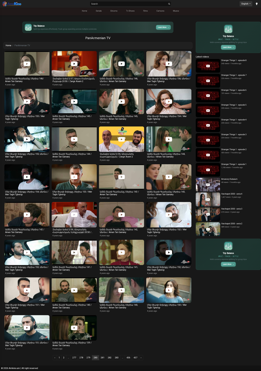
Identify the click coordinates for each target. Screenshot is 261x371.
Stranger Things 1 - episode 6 (233, 90)
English (245, 3)
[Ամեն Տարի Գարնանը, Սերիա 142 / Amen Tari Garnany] (26, 214)
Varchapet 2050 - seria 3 (231, 209)
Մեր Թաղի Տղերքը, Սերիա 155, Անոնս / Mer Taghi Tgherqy (26, 155)
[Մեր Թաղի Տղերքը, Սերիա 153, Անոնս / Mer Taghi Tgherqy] (26, 252)
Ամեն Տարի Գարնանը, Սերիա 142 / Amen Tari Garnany (24, 231)
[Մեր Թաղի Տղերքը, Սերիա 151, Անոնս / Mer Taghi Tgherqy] (26, 328)
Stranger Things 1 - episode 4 (233, 120)
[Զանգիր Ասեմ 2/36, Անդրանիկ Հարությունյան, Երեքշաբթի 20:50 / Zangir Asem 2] (74, 214)
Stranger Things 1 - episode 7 (233, 75)
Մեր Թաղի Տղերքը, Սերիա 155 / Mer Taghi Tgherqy (25, 117)
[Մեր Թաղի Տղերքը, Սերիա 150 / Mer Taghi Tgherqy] (168, 290)
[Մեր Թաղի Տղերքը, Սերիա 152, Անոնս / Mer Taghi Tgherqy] (168, 252)
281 (102, 357)
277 (74, 357)
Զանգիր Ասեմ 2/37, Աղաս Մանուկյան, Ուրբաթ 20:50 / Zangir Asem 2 (73, 80)
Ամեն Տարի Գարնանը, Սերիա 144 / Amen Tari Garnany (72, 155)
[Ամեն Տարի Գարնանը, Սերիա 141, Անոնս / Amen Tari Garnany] (121, 252)
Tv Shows (130, 11)
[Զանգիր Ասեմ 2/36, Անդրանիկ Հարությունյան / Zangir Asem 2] (121, 139)
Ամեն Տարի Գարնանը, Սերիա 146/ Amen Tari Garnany (24, 80)
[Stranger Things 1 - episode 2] (208, 155)
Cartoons (160, 11)
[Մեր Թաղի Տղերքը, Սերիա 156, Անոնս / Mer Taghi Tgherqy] (168, 63)
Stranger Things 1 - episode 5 (233, 105)
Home (84, 11)
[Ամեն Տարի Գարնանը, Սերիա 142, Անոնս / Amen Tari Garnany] (121, 214)
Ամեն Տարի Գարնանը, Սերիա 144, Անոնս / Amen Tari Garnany (166, 155)
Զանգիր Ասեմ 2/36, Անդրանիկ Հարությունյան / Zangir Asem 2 (117, 155)
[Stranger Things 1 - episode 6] (208, 95)
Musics (176, 11)
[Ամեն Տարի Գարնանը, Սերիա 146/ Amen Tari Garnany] (26, 63)
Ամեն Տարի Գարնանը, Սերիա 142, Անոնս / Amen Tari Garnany (119, 231)
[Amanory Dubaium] (208, 184)
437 (135, 357)
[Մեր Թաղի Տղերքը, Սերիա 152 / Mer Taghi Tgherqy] (168, 214)
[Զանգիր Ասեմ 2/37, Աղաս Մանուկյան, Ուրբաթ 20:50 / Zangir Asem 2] (74, 63)
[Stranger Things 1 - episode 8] (208, 66)
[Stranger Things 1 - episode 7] (208, 80)
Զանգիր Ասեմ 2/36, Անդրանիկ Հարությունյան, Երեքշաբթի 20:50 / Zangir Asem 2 (71, 231)
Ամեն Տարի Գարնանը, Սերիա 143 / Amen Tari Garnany (119, 193)
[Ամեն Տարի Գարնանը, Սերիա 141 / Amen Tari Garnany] (74, 252)
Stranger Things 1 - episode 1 (233, 164)
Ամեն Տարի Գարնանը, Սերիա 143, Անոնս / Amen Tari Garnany (166, 193)
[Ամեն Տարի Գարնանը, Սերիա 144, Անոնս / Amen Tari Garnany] (168, 139)
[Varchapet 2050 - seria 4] (208, 199)
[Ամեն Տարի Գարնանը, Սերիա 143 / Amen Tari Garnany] (121, 177)
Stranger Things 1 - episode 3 (233, 134)
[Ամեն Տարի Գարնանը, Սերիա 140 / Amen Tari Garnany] (74, 290)
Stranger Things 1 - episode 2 (233, 149)
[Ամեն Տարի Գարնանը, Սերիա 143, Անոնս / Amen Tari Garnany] (168, 177)
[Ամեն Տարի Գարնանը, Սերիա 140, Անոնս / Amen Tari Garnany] (121, 290)
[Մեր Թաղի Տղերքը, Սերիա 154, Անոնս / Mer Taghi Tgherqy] (26, 177)
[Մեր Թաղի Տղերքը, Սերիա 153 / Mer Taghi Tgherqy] (74, 177)
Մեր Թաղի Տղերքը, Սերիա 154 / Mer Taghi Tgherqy (167, 117)
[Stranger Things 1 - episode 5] (208, 110)
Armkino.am (14, 368)
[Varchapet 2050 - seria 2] (208, 229)
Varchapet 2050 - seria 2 (231, 224)
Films (145, 11)
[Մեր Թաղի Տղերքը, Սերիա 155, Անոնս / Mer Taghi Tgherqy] (26, 139)
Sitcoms (113, 11)
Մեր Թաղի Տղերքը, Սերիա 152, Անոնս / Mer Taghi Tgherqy (168, 268)
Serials (99, 11)
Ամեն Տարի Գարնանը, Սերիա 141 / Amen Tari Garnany (72, 268)
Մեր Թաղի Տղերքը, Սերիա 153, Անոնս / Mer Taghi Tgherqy (26, 268)
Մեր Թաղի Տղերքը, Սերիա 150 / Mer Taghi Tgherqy (167, 306)
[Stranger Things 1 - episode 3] (208, 140)
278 (81, 357)
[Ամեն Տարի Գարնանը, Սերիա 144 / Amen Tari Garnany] (74, 139)
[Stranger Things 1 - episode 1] (208, 170)
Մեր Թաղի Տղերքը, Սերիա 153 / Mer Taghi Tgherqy (72, 193)
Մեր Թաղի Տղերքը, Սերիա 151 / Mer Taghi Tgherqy (25, 306)
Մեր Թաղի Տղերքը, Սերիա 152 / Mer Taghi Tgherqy (167, 231)
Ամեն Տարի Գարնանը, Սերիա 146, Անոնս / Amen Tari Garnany (119, 80)
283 (117, 357)
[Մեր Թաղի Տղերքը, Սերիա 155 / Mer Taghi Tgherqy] (26, 101)
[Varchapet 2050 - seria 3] (208, 214)
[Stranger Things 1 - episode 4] (208, 125)
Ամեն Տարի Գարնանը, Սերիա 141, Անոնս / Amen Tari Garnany (119, 268)
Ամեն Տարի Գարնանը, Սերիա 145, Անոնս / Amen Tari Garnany (119, 117)
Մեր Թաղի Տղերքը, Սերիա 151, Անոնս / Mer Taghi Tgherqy (26, 344)
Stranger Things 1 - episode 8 (233, 60)
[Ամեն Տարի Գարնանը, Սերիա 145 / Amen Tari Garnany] (74, 101)
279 (88, 357)
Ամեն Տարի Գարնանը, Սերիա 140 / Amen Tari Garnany (72, 306)
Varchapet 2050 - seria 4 (231, 194)
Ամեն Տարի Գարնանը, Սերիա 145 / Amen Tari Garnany (72, 117)
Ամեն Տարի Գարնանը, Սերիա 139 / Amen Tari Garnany (72, 344)
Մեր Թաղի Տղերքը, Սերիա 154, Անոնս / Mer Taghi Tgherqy (26, 193)
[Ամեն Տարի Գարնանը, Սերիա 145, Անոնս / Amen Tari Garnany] (121, 101)
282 (109, 357)
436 (128, 357)
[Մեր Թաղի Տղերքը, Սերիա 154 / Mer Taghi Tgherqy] (168, 101)
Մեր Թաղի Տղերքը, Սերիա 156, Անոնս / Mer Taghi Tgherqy (168, 80)
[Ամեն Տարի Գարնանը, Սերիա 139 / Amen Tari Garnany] (74, 328)
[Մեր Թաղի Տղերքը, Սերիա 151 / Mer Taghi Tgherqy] (26, 290)
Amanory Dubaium (229, 179)
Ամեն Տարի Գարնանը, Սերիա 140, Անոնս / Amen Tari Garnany (119, 306)
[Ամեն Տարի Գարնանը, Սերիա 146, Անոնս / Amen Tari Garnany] (121, 63)
